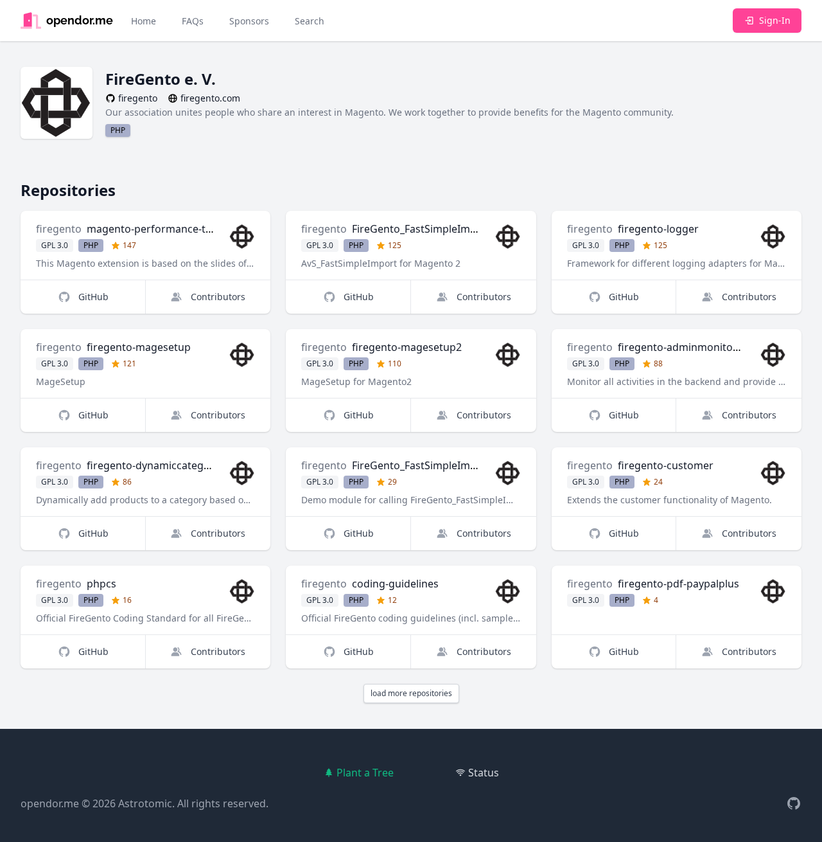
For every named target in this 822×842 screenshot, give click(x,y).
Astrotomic (145, 803)
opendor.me (50, 803)
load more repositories (411, 693)
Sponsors (249, 21)
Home (143, 21)
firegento (59, 229)
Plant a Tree (365, 773)
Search (309, 21)
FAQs (193, 21)
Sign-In (775, 20)
